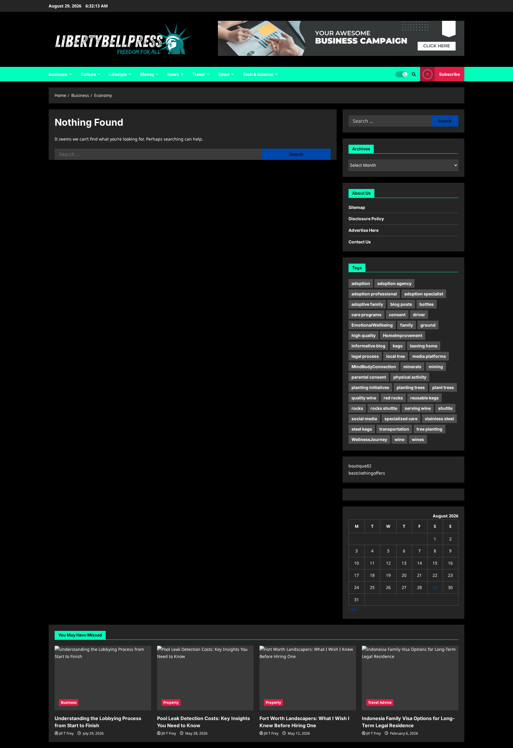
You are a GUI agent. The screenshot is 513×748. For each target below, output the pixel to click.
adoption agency (394, 283)
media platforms (429, 356)
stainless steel (439, 418)
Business (58, 74)
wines (418, 439)
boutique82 (360, 466)
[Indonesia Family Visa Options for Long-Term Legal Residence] (410, 678)
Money (147, 74)
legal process (365, 356)
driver (419, 314)
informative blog (368, 345)
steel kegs (362, 429)
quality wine (364, 397)
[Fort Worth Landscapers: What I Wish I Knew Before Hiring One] (307, 678)
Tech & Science (258, 74)
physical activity (409, 376)
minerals (412, 366)
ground (428, 324)
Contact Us (360, 241)
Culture (88, 74)
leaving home (423, 345)
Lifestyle (118, 74)
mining (436, 366)
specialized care (400, 418)
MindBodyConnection (374, 366)
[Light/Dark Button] (401, 74)
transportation (394, 429)
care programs (366, 314)
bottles (426, 304)
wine (399, 439)
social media (364, 418)
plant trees (443, 387)
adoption (361, 283)
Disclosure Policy (366, 218)
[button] (414, 74)
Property (171, 702)
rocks (357, 408)
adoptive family (367, 304)
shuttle (445, 408)
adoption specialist (423, 293)
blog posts (401, 304)
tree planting (429, 429)
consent (397, 314)
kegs (398, 345)
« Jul (353, 609)
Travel (198, 74)
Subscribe (449, 74)
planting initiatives (370, 387)
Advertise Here (364, 230)
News (173, 74)
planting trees (411, 387)
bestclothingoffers (367, 473)
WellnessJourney (369, 439)
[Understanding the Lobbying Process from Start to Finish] (103, 678)
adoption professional (374, 293)
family (406, 324)
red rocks (393, 397)
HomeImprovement (402, 335)
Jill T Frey (66, 733)
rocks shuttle (383, 408)
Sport (223, 74)
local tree (395, 356)
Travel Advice (380, 702)
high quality (364, 335)
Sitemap (357, 207)
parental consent (369, 376)
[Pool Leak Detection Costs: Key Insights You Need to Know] (205, 678)
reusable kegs (424, 397)
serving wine (418, 408)
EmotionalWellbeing (372, 324)
